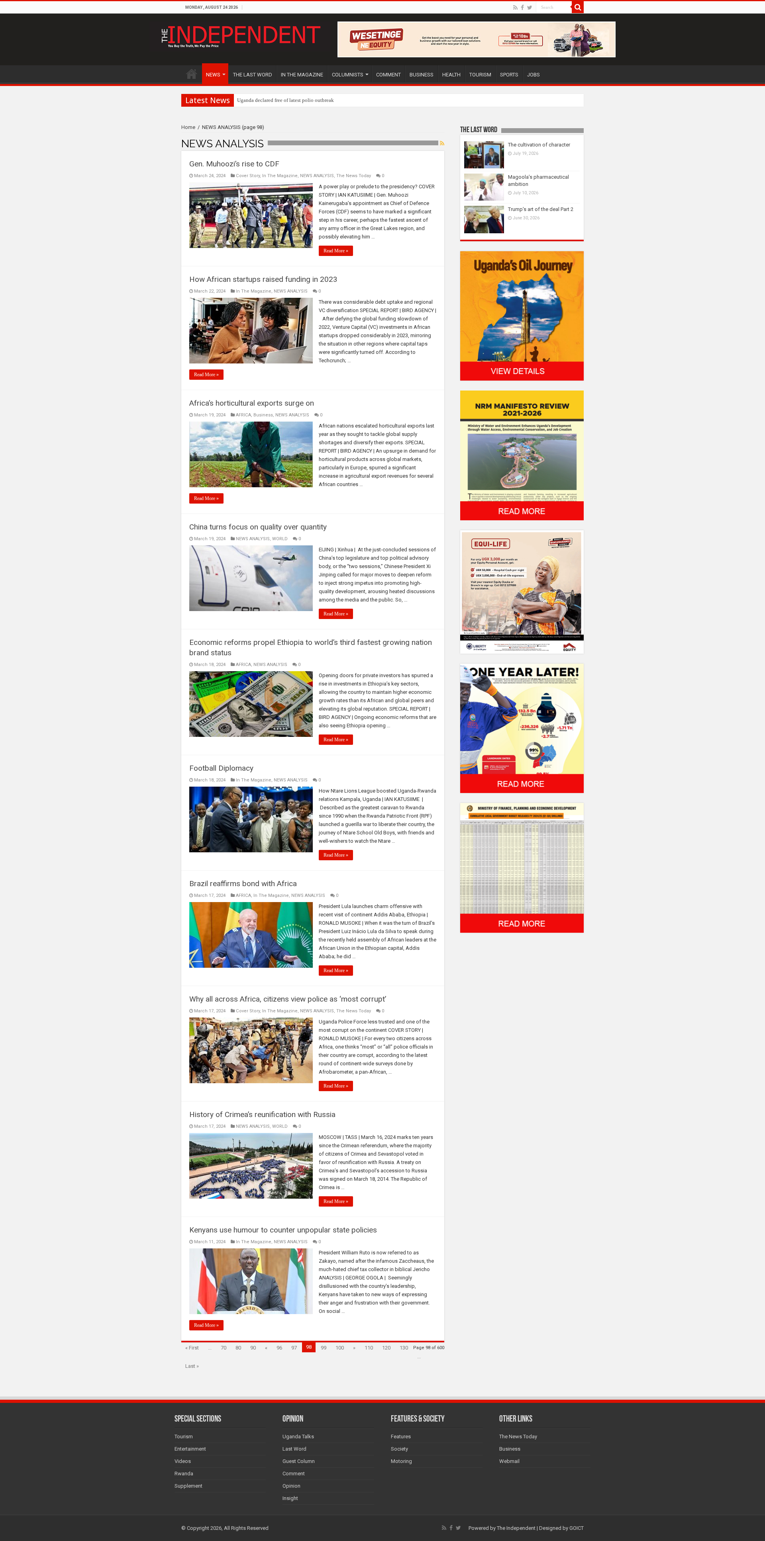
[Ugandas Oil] (522, 315)
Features (401, 1436)
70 (223, 1348)
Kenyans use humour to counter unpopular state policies (283, 1229)
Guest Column (298, 1461)
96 (279, 1348)
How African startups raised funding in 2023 (263, 279)
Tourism (184, 1436)
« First (192, 1348)
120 (386, 1348)
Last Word (294, 1449)
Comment (293, 1474)
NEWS (213, 75)
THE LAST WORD (252, 75)
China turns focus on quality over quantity (258, 526)
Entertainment (190, 1449)
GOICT (576, 1528)
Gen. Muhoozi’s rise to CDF (234, 163)
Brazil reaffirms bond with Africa (243, 883)
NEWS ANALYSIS (317, 175)
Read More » (336, 251)
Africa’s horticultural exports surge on (251, 403)
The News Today (353, 175)
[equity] (522, 591)
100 (339, 1348)
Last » (192, 1366)
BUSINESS (422, 75)
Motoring (401, 1461)
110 (369, 1348)
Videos (183, 1461)
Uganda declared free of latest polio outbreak (285, 100)
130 (404, 1348)
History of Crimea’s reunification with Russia (262, 1114)
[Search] (578, 7)
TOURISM (480, 75)
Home (188, 127)
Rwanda (184, 1474)
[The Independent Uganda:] (240, 35)
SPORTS (509, 75)
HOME (191, 73)
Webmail (509, 1461)
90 (253, 1348)
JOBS (533, 75)
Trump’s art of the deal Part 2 (540, 209)
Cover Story (248, 175)
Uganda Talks (298, 1436)
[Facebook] (522, 7)
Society (399, 1449)
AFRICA (243, 415)
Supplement (188, 1486)
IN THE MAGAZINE (302, 75)
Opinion (291, 1486)
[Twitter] (529, 7)
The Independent (516, 1528)
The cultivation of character (539, 145)
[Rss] (515, 7)
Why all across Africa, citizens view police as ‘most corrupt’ (287, 999)
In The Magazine (280, 175)
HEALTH (451, 75)
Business (263, 415)
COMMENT (388, 75)
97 (294, 1348)
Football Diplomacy (221, 768)
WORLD (280, 538)
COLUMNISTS (347, 75)
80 (238, 1348)
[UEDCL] (522, 728)
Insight (290, 1498)
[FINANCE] (522, 868)
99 (323, 1348)
